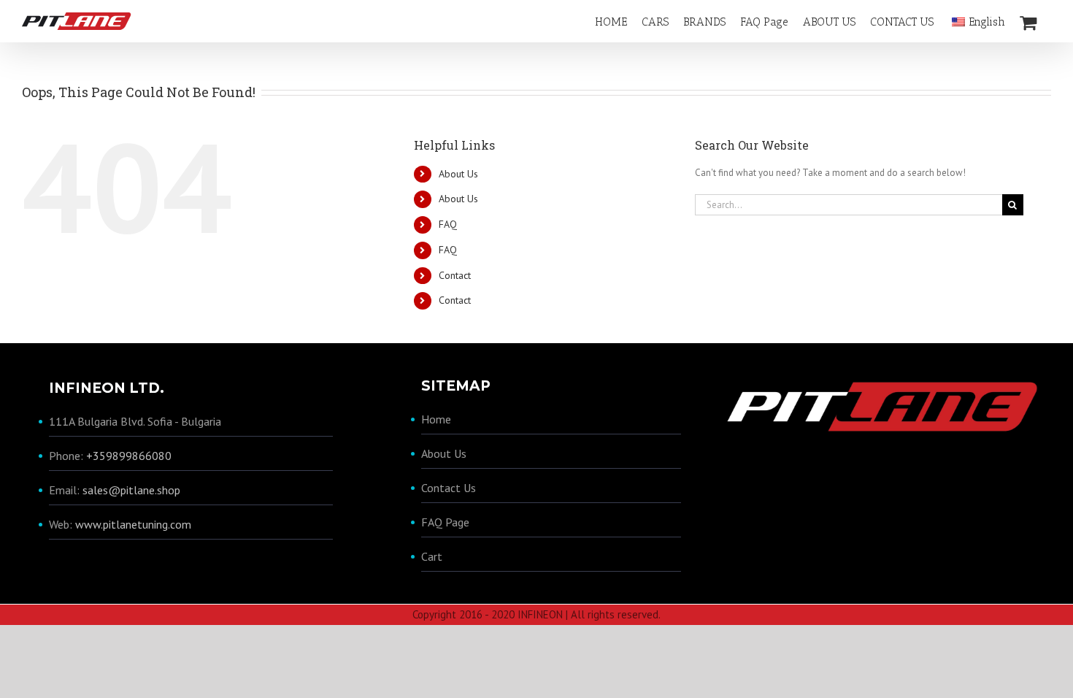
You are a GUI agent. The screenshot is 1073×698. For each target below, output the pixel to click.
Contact (455, 275)
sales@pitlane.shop (131, 490)
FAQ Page (445, 522)
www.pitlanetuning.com (133, 524)
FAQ (448, 224)
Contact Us (448, 487)
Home (436, 419)
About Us (458, 173)
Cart (431, 556)
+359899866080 (129, 455)
